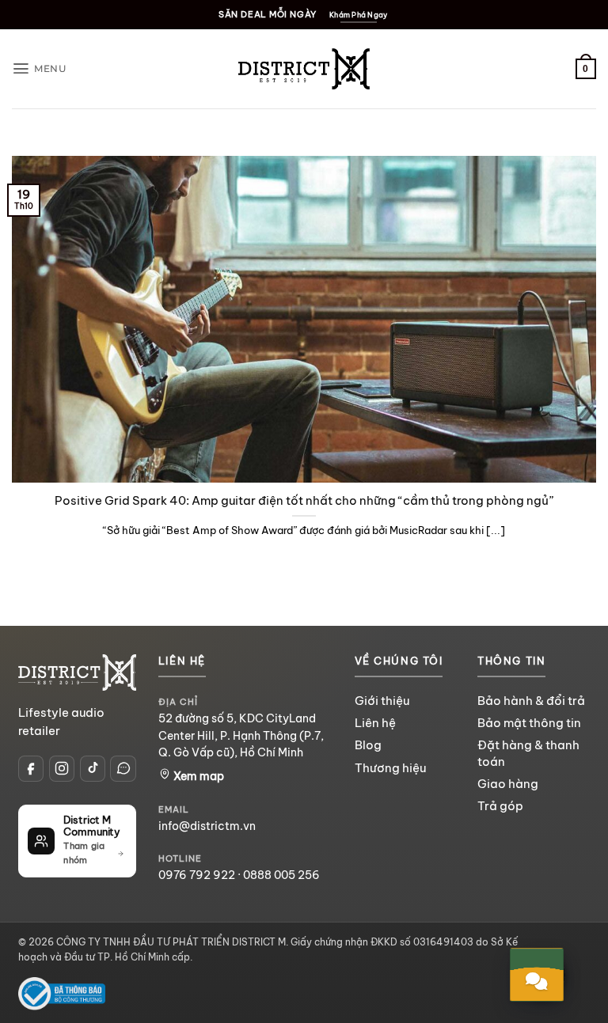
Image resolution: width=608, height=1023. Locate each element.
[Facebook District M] (31, 768)
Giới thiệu (382, 700)
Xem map (197, 776)
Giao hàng (507, 783)
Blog (368, 744)
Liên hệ (375, 722)
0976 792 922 (196, 875)
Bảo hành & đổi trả (531, 700)
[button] (39, 68)
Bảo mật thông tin (529, 722)
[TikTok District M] (92, 768)
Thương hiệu (390, 767)
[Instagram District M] (61, 768)
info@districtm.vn (207, 826)
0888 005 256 (281, 875)
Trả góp (500, 805)
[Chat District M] (122, 768)
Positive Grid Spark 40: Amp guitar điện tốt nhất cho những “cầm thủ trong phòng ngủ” (304, 500)
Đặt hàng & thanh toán (528, 752)
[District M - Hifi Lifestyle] (304, 68)
